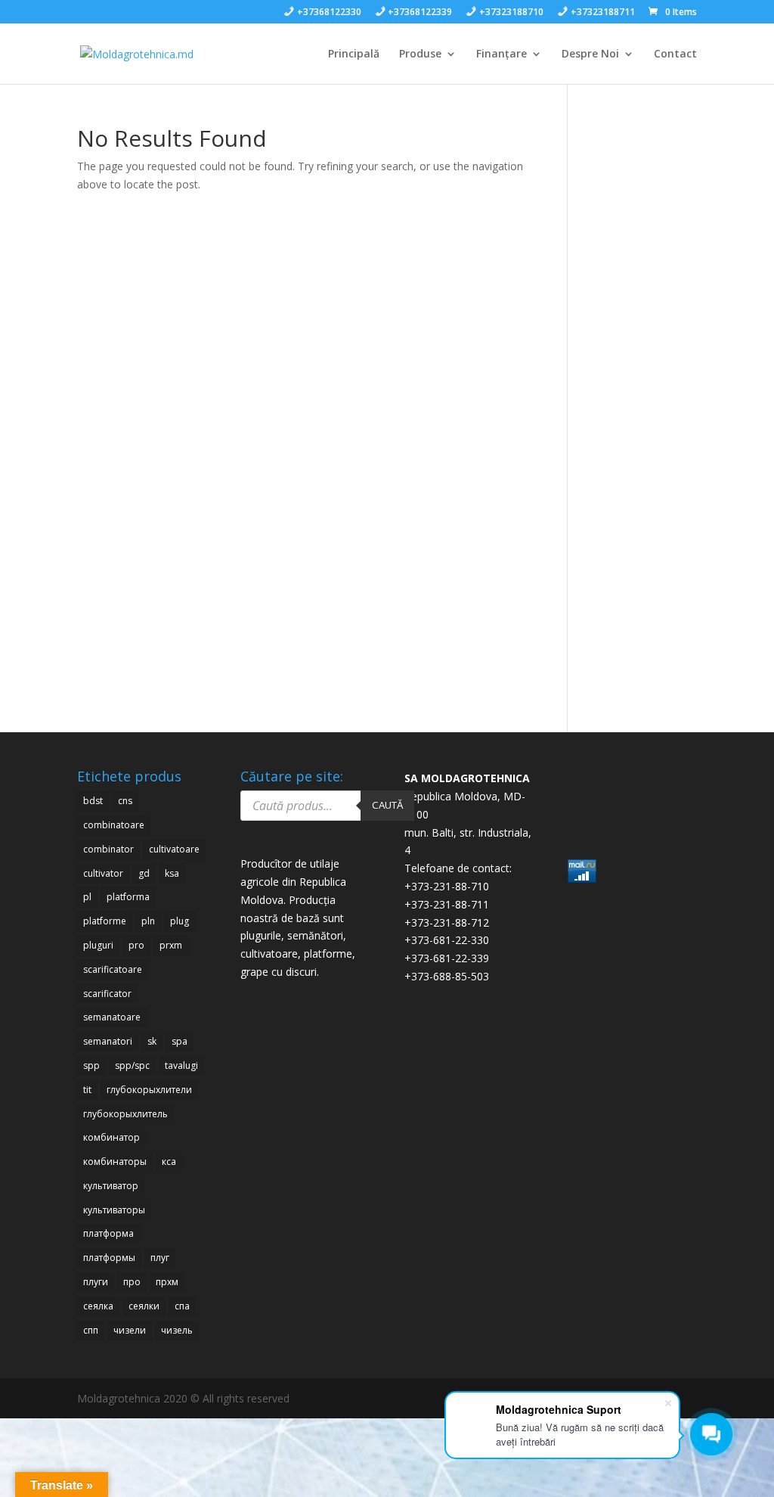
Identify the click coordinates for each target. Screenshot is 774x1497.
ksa (172, 873)
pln (148, 921)
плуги (95, 1281)
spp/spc (132, 1065)
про (132, 1281)
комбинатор (111, 1137)
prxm (170, 945)
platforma (128, 896)
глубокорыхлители (149, 1089)
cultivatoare (174, 849)
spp (91, 1065)
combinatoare (113, 824)
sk (151, 1041)
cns (125, 800)
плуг (159, 1257)
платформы (109, 1257)
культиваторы (114, 1210)
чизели (129, 1330)
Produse (420, 54)
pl (87, 896)
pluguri (98, 945)
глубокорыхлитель (125, 1113)
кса (169, 1161)
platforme (104, 921)
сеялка (98, 1306)
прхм (167, 1281)
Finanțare (501, 54)
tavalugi (181, 1065)
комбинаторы (115, 1161)
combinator (108, 849)
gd (144, 873)
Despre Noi (590, 54)
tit (87, 1089)
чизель (177, 1330)
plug (179, 921)
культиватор (110, 1185)
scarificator (107, 993)
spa (179, 1041)
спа (182, 1306)
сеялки (143, 1306)
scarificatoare (112, 969)
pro (136, 945)
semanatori (107, 1041)
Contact (675, 54)
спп (90, 1330)
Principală (353, 54)
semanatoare (112, 1017)
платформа (108, 1233)
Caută (387, 805)
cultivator (103, 873)
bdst (93, 800)
